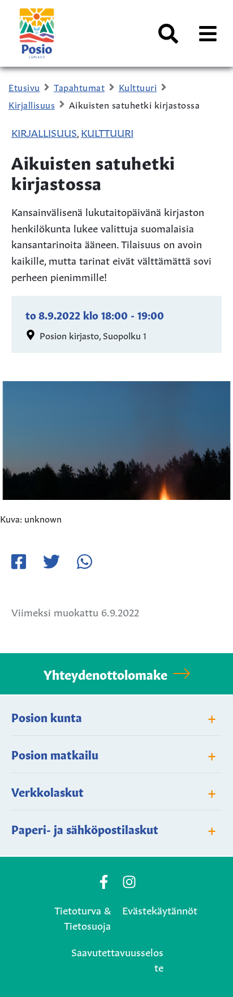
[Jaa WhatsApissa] (84, 561)
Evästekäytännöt (159, 909)
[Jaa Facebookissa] (18, 561)
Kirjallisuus (44, 131)
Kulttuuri (107, 131)
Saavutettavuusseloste (117, 959)
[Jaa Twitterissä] (51, 561)
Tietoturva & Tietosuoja (82, 917)
